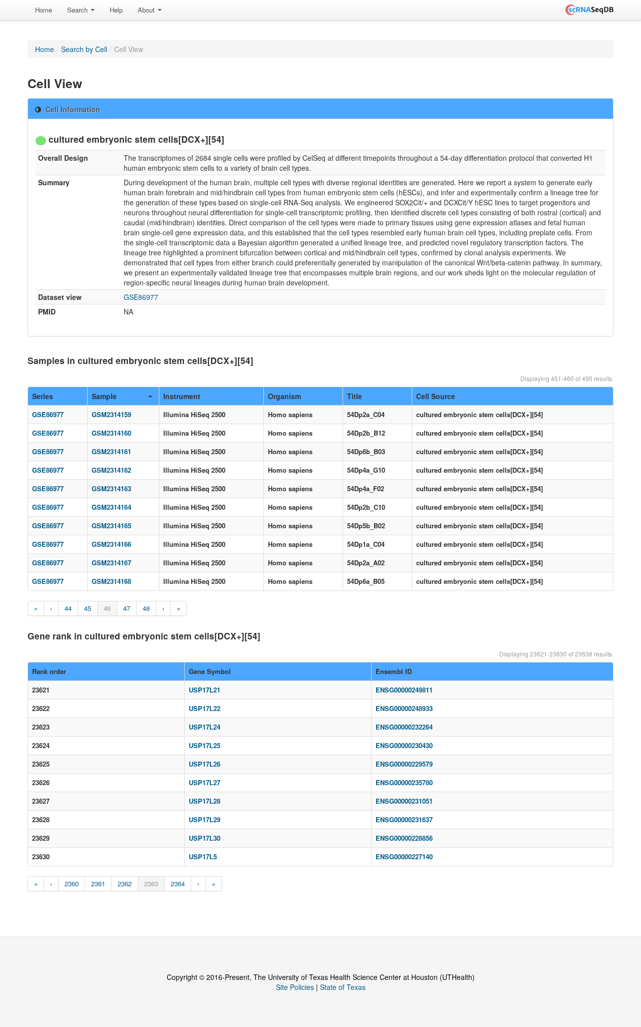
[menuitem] (44, 10)
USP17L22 (204, 708)
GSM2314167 (111, 562)
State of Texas (343, 987)
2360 (72, 883)
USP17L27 (204, 782)
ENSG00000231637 (404, 819)
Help (116, 10)
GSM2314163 (111, 488)
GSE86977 (141, 297)
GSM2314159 (111, 414)
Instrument (181, 396)
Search (78, 10)
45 (87, 608)
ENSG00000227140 (404, 856)
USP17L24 (204, 727)
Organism (284, 396)
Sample (104, 396)
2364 (178, 883)
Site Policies (295, 987)
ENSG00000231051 (404, 801)
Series (42, 396)
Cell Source (435, 396)
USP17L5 (203, 856)
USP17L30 (204, 838)
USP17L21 (204, 690)
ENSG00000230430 (404, 745)
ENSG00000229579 (404, 764)
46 (107, 608)
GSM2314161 (111, 451)
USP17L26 (204, 764)
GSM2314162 (111, 470)
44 (68, 608)
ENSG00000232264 (404, 727)
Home (43, 10)
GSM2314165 (111, 525)
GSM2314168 (111, 581)
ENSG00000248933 (404, 708)
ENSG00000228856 (404, 838)
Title (354, 396)
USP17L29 (204, 819)
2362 (125, 883)
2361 (98, 883)
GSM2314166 (111, 544)
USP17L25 (204, 745)
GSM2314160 (111, 433)
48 (146, 608)
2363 (151, 883)
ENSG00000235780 (404, 782)
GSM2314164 (111, 507)
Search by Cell (84, 49)
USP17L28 (204, 801)
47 (126, 608)
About (147, 10)
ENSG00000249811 (404, 690)
